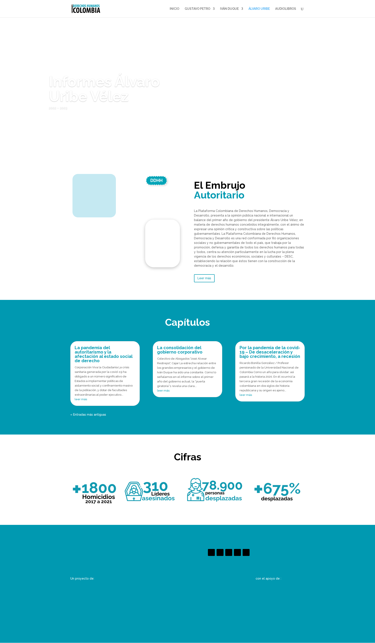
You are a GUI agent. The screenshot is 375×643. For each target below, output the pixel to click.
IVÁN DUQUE (229, 8)
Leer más (204, 278)
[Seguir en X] (220, 552)
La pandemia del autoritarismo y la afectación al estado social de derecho (103, 354)
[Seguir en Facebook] (211, 552)
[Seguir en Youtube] (246, 552)
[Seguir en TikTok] (237, 552)
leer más (81, 399)
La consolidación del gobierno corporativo (179, 350)
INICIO (174, 8)
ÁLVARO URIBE (259, 8)
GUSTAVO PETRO (197, 8)
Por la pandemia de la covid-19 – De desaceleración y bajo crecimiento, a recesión (270, 352)
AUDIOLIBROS (285, 8)
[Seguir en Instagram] (228, 552)
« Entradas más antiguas (88, 414)
